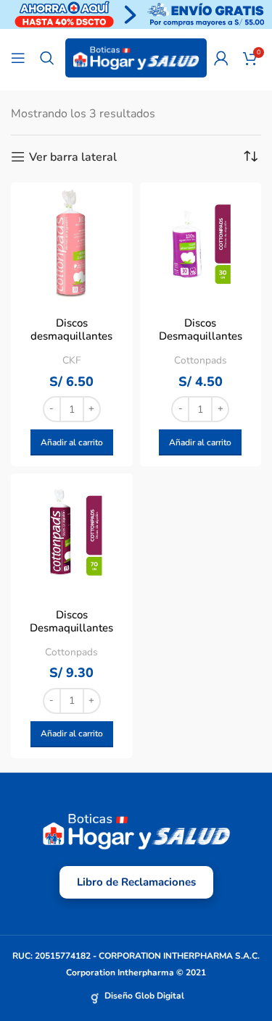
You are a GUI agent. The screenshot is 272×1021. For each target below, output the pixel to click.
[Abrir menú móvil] (18, 57)
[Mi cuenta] (221, 57)
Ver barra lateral (73, 157)
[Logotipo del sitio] (136, 57)
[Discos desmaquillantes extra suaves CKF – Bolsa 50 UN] (72, 243)
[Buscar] (47, 57)
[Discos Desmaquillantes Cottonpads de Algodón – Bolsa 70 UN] (72, 534)
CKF (71, 360)
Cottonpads (200, 360)
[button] (71, 442)
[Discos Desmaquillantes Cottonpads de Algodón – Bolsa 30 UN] (201, 243)
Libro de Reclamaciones (136, 882)
